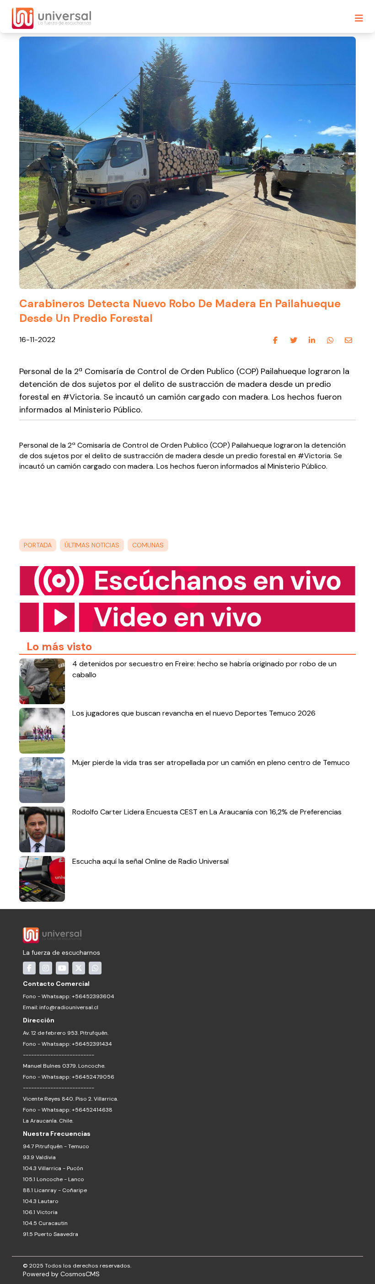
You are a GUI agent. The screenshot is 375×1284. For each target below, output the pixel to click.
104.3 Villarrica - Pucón (53, 1168)
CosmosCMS (80, 1274)
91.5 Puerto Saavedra (50, 1234)
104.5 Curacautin (45, 1223)
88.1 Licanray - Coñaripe (55, 1190)
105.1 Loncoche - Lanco (53, 1179)
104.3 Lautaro (41, 1201)
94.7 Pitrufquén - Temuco (56, 1146)
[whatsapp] (330, 340)
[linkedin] (312, 340)
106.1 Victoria (40, 1212)
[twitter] (293, 340)
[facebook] (275, 340)
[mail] (348, 340)
